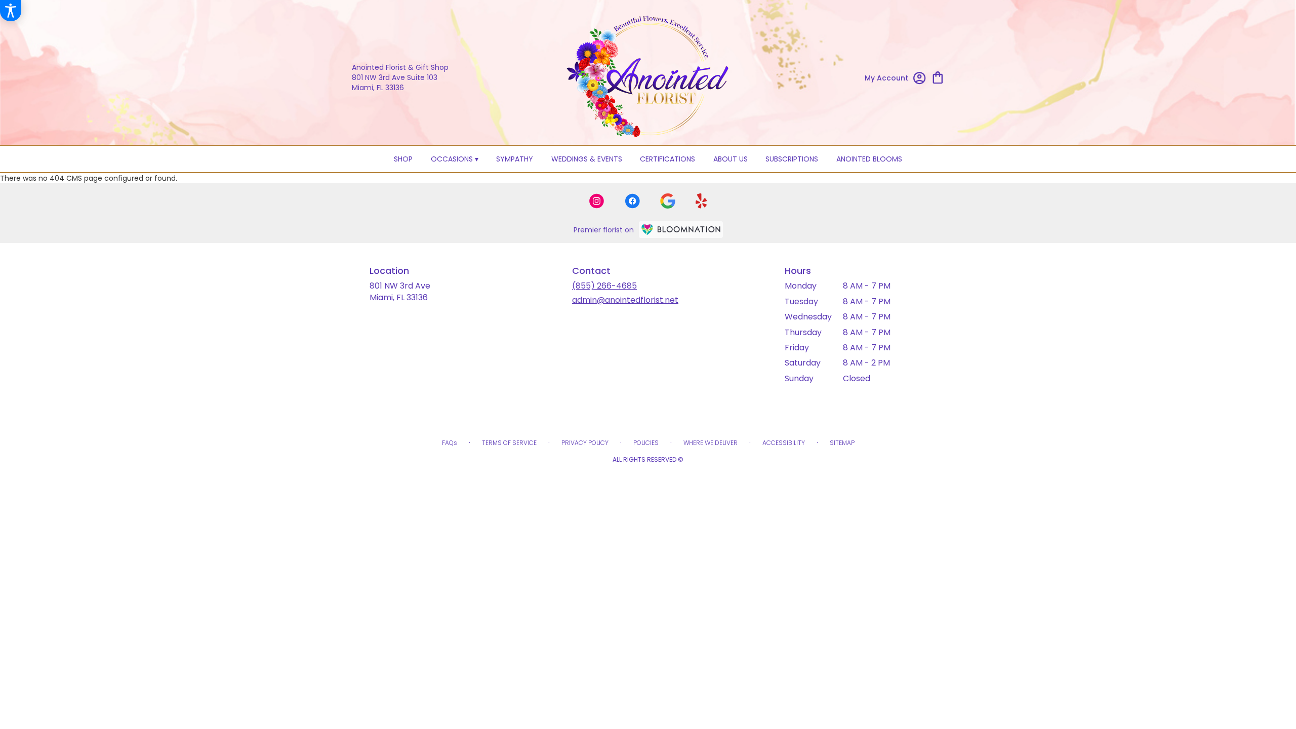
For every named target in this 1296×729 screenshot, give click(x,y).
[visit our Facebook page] (632, 201)
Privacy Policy (585, 442)
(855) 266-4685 (604, 286)
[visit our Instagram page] (597, 201)
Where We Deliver (710, 442)
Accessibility (783, 442)
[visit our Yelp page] (701, 201)
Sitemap (842, 442)
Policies (646, 442)
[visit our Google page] (667, 201)
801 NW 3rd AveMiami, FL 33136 (400, 291)
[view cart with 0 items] (938, 76)
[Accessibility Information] (10, 10)
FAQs (449, 442)
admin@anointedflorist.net (625, 300)
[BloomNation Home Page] (681, 229)
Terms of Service (509, 442)
